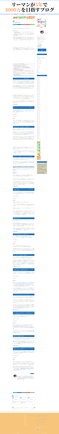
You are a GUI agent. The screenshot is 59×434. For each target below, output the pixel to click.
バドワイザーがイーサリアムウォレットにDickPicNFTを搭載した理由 (22, 67)
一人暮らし (40, 421)
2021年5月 (42, 116)
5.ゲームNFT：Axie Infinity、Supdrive (42, 169)
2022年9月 (42, 99)
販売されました (26, 326)
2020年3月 (42, 135)
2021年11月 (42, 107)
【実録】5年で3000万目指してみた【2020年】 (42, 58)
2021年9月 (42, 110)
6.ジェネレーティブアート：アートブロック (19, 72)
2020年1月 (42, 138)
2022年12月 (42, 96)
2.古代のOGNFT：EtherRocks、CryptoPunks (19, 65)
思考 (42, 69)
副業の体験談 (29, 14)
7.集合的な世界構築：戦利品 (41, 172)
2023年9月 (42, 85)
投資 (41, 422)
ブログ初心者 (38, 421)
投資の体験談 (15, 14)
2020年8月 (42, 127)
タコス (28, 158)
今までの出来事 (43, 421)
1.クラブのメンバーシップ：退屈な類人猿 (42, 163)
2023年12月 (42, 80)
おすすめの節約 (42, 63)
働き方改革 (25, 418)
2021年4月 (42, 118)
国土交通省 (25, 419)
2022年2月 (42, 102)
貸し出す (15, 152)
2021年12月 (42, 105)
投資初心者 (43, 422)
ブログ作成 (42, 66)
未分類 (42, 71)
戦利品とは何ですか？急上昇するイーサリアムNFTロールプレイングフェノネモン (24, 75)
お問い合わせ (43, 14)
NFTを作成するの (24, 162)
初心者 (46, 421)
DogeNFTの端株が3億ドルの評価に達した (19, 69)
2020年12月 (42, 124)
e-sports (42, 56)
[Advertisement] (23, 57)
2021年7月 (42, 113)
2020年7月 (42, 129)
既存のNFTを (31, 162)
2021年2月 (42, 121)
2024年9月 (42, 77)
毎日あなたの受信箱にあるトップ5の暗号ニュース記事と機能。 (46, 166)
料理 (45, 422)
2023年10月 (42, 83)
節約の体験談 (22, 14)
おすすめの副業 (42, 60)
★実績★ (36, 14)
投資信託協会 (25, 425)
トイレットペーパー (24, 158)
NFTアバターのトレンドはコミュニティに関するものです (20, 64)
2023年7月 (42, 88)
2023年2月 (42, 94)
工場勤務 (37, 422)
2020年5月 (42, 132)
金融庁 (25, 420)
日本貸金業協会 (25, 424)
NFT (16, 220)
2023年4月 (42, 91)
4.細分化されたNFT (16, 68)
